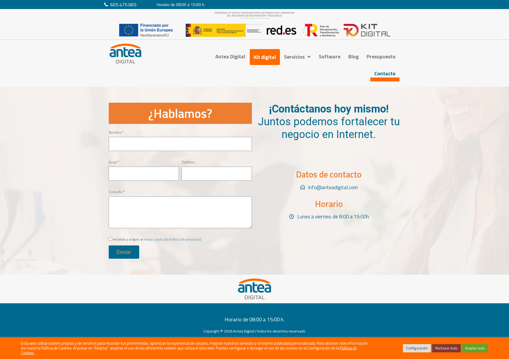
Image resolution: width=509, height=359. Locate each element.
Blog (353, 56)
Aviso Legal (153, 239)
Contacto (385, 73)
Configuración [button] (417, 348)
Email (113, 162)
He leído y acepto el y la (157, 239)
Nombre (115, 132)
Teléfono (188, 162)
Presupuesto (381, 56)
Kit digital (265, 57)
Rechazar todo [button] (446, 348)
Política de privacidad (185, 239)
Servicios (294, 57)
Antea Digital (230, 56)
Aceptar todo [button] (475, 348)
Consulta (115, 191)
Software (329, 56)
